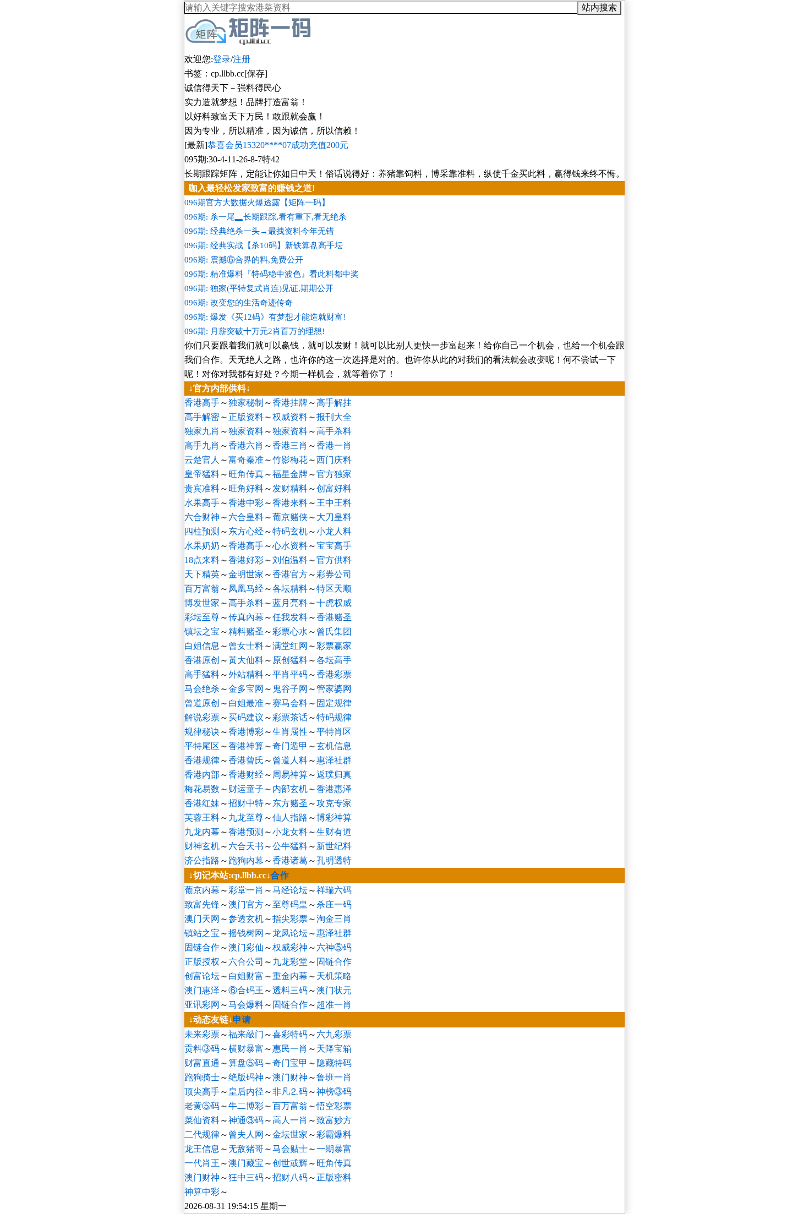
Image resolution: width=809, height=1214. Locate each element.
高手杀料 (334, 431)
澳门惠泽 (202, 990)
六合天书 (246, 846)
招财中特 (246, 803)
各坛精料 (290, 588)
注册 (241, 59)
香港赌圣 (334, 617)
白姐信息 (202, 645)
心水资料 (290, 545)
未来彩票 (202, 1034)
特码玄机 (290, 531)
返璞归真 (334, 774)
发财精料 (290, 488)
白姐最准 (246, 703)
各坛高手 (334, 660)
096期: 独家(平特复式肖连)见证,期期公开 (259, 288)
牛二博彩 (246, 1106)
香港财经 (246, 774)
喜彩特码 (290, 1034)
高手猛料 (202, 674)
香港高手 (202, 402)
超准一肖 (334, 1004)
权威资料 (290, 417)
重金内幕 (290, 976)
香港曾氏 (246, 760)
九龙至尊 (246, 817)
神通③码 (246, 1120)
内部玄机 (290, 789)
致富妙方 (334, 1120)
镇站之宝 (202, 933)
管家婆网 (334, 688)
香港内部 (202, 774)
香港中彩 (246, 502)
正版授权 (202, 961)
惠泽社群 (334, 760)
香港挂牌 (290, 402)
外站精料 (246, 674)
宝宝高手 (334, 545)
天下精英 (202, 574)
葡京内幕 (202, 890)
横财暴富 (246, 1048)
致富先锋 (202, 904)
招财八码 (290, 1177)
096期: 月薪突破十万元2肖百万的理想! (254, 331)
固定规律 (334, 703)
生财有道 (334, 831)
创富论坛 (202, 976)
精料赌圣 (246, 631)
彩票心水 (290, 631)
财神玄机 (202, 846)
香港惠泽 (334, 789)
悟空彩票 (334, 1106)
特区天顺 (334, 588)
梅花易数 (202, 789)
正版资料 (246, 417)
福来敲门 (246, 1034)
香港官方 (290, 574)
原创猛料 (290, 660)
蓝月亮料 (290, 603)
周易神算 (290, 774)
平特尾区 (202, 746)
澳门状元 (334, 990)
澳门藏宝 (246, 1163)
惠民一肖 (290, 1048)
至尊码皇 (290, 904)
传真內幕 (246, 617)
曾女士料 (246, 645)
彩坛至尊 (202, 617)
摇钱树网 (246, 933)
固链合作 (202, 947)
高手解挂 (334, 402)
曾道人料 (290, 760)
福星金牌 (290, 474)
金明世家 (246, 574)
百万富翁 (202, 588)
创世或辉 (290, 1163)
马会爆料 (246, 1004)
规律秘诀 (202, 731)
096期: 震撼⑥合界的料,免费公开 (243, 259)
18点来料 (202, 560)
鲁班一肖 (334, 1077)
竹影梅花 (290, 459)
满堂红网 (290, 645)
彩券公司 (334, 574)
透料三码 (290, 990)
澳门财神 (290, 1077)
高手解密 (202, 417)
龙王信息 (202, 1148)
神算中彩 (202, 1191)
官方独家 (334, 474)
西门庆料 (334, 459)
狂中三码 (246, 1177)
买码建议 (246, 717)
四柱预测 (202, 531)
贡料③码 (202, 1048)
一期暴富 (334, 1148)
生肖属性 (290, 731)
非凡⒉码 (290, 1091)
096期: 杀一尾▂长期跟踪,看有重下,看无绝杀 (265, 216)
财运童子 (246, 789)
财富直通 (202, 1063)
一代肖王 (202, 1163)
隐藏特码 (334, 1063)
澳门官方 (246, 904)
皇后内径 (246, 1091)
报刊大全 (334, 417)
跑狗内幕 (246, 860)
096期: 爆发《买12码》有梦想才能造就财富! (265, 317)
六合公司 (246, 961)
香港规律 (202, 760)
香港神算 (246, 746)
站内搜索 (599, 7)
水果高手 (202, 502)
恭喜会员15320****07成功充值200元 (277, 145)
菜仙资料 (202, 1120)
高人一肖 (290, 1120)
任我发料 (290, 617)
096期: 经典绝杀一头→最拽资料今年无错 (259, 231)
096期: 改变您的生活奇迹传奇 (238, 302)
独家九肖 (202, 431)
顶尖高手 (202, 1091)
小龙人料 (334, 531)
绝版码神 (246, 1077)
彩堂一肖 (246, 890)
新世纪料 (334, 846)
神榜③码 (334, 1091)
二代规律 (202, 1134)
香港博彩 (246, 731)
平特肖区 (334, 731)
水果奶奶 (202, 545)
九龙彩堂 (290, 961)
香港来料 (290, 502)
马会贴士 (290, 1148)
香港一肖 (334, 445)
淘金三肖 (334, 918)
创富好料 (334, 488)
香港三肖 (290, 445)
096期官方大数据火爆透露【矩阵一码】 (257, 202)
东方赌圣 (290, 803)
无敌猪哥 (246, 1148)
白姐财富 (246, 976)
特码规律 (334, 717)
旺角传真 (246, 474)
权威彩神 (290, 947)
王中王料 (334, 502)
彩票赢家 (334, 645)
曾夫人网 (246, 1134)
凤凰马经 (246, 588)
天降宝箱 (334, 1048)
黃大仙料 (246, 660)
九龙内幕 (202, 831)
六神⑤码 (334, 947)
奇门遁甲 (290, 746)
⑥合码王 (246, 990)
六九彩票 (334, 1034)
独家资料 (246, 431)
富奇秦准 (246, 459)
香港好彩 (246, 560)
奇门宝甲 (290, 1063)
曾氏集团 (334, 631)
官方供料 (334, 560)
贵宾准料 (202, 488)
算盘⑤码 (246, 1063)
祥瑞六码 (334, 890)
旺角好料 (246, 488)
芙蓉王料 (202, 817)
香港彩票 (334, 674)
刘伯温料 (290, 560)
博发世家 (202, 603)
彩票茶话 (290, 717)
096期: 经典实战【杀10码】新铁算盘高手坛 (263, 245)
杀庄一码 (334, 904)
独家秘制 (246, 402)
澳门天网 (202, 918)
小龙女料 (290, 831)
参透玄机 (246, 918)
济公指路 (202, 860)
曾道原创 (202, 703)
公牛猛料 (290, 846)
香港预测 (246, 831)
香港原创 (202, 660)
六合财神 (202, 517)
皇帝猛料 (202, 474)
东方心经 (246, 531)
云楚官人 (202, 459)
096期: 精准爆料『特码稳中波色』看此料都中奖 (271, 274)
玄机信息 (334, 746)
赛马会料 (290, 703)
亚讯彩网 (202, 1004)
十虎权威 (334, 603)
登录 (222, 59)
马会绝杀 (202, 688)
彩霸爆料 (334, 1134)
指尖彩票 (290, 918)
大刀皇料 (334, 517)
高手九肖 (202, 445)
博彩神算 (334, 817)
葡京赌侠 (290, 517)
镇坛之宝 (202, 631)
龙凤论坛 (290, 933)
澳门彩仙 (246, 947)
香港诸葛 (290, 860)
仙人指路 (290, 817)
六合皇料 (246, 517)
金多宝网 (246, 688)
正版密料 (334, 1177)
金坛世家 (290, 1134)
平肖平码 (290, 674)
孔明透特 (334, 860)
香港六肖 (246, 445)
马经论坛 (290, 890)
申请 (242, 1019)
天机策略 (334, 976)
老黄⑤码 (202, 1106)
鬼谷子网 (290, 688)
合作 (280, 875)
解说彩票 (202, 717)
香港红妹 (202, 803)
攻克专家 (334, 803)
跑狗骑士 (202, 1077)
